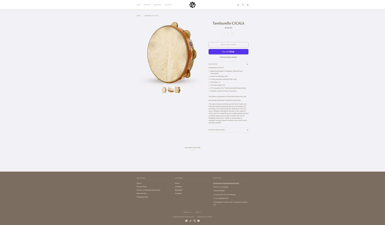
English (187, 212)
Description (213, 64)
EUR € (198, 212)
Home (139, 15)
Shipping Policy (142, 197)
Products (178, 187)
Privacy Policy (142, 187)
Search (139, 183)
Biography (179, 190)
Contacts (178, 193)
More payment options (228, 57)
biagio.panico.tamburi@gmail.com (226, 183)
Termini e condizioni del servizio (148, 190)
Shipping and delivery (217, 130)
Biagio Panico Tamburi (182, 217)
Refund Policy (142, 193)
